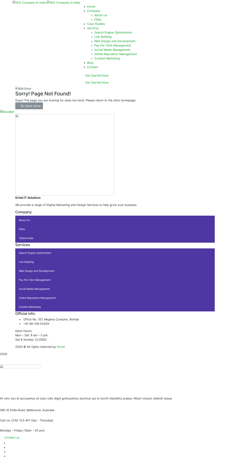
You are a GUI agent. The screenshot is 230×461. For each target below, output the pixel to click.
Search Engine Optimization (35, 252)
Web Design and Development (36, 270)
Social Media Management (34, 288)
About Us (24, 220)
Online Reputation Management (37, 297)
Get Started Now (96, 75)
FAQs (22, 229)
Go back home (30, 106)
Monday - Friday (11, 430)
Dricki (61, 346)
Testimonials (26, 238)
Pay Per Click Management (35, 279)
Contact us (11, 437)
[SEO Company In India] (30, 2)
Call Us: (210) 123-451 (15, 420)
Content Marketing (30, 306)
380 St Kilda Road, (13, 410)
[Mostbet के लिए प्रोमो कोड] (7, 111)
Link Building (26, 261)
